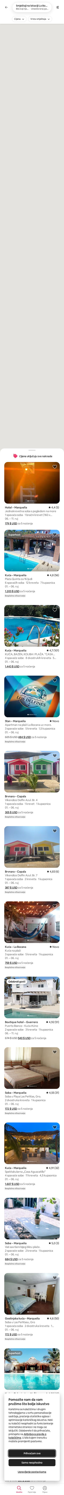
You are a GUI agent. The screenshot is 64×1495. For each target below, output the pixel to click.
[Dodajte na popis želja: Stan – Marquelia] (55, 680)
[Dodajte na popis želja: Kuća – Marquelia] (55, 534)
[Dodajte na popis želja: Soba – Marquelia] (55, 1052)
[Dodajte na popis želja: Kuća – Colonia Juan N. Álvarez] (55, 1353)
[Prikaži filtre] (57, 7)
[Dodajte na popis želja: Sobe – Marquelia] (55, 1202)
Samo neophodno (32, 1462)
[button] (11, 523)
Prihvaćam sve (32, 1453)
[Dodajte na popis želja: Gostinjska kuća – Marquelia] (55, 1277)
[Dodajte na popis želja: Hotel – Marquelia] (55, 466)
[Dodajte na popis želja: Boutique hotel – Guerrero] (55, 981)
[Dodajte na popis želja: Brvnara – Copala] (55, 755)
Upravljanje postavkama (32, 1471)
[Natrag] (6, 7)
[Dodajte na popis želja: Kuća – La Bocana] (55, 906)
